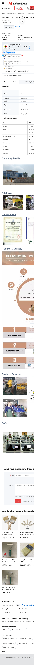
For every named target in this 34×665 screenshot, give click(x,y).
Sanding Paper (6, 609)
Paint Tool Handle (23, 643)
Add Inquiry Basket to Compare (13, 75)
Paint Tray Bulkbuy (8, 648)
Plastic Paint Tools (8, 643)
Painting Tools (6, 612)
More (3, 651)
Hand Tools (21, 13)
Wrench (5, 630)
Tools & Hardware (11, 13)
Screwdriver (22, 630)
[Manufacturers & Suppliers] (17, 3)
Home (3, 13)
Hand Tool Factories (9, 639)
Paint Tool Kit (23, 609)
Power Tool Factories (25, 639)
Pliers (13, 630)
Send (18, 501)
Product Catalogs (28, 605)
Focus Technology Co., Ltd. (24, 657)
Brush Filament (23, 612)
